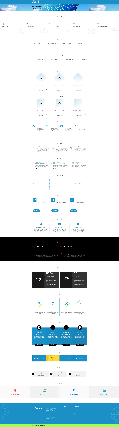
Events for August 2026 (38, 8)
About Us (62, 409)
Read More (36, 210)
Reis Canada (43, 425)
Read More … (37, 168)
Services (62, 411)
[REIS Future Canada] (36, 2)
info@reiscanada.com (79, 413)
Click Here (38, 344)
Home (33, 8)
